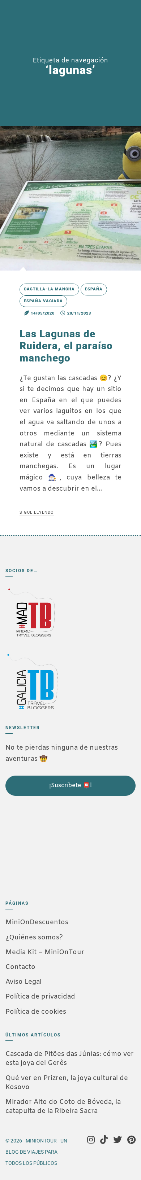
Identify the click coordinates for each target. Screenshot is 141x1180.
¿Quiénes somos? (34, 937)
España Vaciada (43, 301)
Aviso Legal (23, 982)
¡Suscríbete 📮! (70, 785)
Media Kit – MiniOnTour (44, 952)
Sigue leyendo (37, 512)
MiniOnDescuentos (36, 922)
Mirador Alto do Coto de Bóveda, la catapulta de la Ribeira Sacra (63, 1106)
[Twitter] (117, 1140)
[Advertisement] (41, 845)
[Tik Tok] (104, 1140)
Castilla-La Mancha (49, 289)
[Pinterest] (131, 1140)
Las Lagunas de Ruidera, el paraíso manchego (66, 346)
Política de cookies (35, 1012)
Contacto (20, 967)
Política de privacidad (40, 996)
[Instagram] (91, 1140)
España (94, 289)
